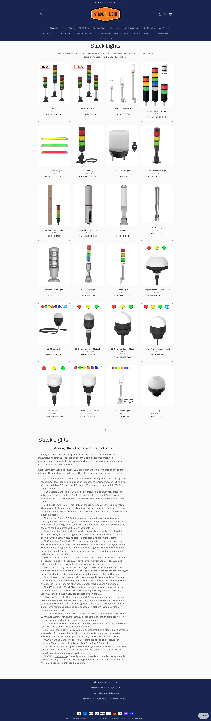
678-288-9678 (113, 688)
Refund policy (102, 718)
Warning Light (59, 640)
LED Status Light (54, 411)
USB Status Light (122, 171)
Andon (52, 518)
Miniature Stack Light (54, 230)
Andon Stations (61, 557)
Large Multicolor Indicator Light (157, 290)
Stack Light (54, 108)
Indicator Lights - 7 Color (88, 411)
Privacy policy (114, 718)
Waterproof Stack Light (157, 171)
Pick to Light (157, 411)
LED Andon (123, 230)
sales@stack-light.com (109, 693)
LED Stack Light (58, 630)
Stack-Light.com (76, 718)
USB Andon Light (122, 411)
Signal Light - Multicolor (88, 230)
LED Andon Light (88, 108)
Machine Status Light (54, 290)
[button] (41, 14)
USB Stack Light (88, 171)
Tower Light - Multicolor (122, 108)
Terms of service (127, 718)
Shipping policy (140, 718)
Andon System (62, 567)
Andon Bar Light (55, 597)
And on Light (122, 290)
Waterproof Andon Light (157, 111)
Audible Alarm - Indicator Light (157, 349)
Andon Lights (57, 478)
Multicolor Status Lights (62, 646)
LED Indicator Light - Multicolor (88, 349)
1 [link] (99, 430)
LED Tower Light (88, 290)
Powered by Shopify (89, 718)
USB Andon (61, 656)
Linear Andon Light (54, 171)
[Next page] (112, 430)
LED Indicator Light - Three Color (122, 350)
